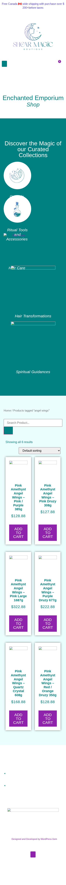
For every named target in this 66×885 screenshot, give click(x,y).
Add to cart (18, 533)
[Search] (8, 430)
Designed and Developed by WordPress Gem (34, 839)
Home (7, 410)
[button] (4, 64)
